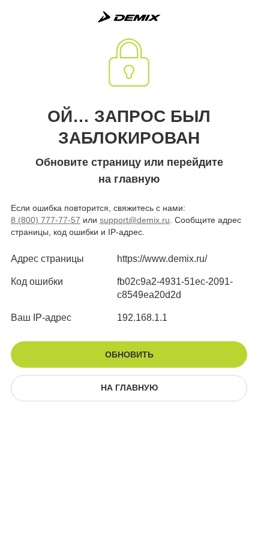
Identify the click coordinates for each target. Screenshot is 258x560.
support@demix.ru (135, 220)
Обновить (129, 354)
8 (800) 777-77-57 (45, 220)
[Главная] (129, 16)
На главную (129, 387)
